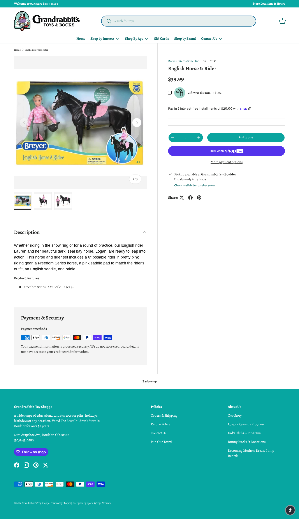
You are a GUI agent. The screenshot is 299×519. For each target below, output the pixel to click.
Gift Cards (161, 38)
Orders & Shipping (164, 415)
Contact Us (209, 38)
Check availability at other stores (195, 185)
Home (80, 38)
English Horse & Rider (36, 50)
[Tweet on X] (181, 197)
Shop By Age (134, 38)
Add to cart (246, 137)
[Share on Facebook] (190, 197)
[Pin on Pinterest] (199, 197)
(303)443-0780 (24, 440)
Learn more (50, 3)
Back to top (149, 381)
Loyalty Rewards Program (246, 424)
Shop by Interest (102, 38)
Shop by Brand (185, 38)
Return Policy (160, 424)
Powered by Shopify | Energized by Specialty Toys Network (81, 503)
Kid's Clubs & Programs (244, 433)
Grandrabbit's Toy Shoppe (35, 503)
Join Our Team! (161, 441)
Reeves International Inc (183, 61)
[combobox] (179, 21)
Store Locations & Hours (269, 3)
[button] (282, 21)
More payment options (227, 162)
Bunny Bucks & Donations (247, 441)
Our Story (235, 415)
